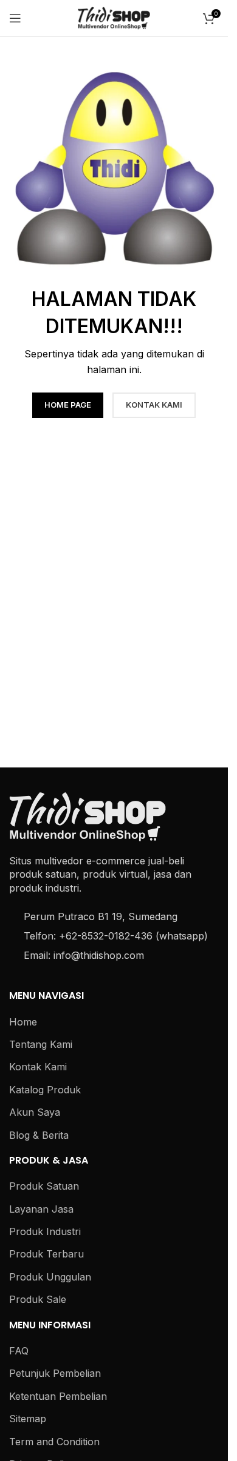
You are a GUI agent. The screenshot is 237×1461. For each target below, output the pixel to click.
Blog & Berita (39, 1135)
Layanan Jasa (41, 1209)
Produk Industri (45, 1231)
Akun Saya (34, 1112)
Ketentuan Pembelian (58, 1396)
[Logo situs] (114, 17)
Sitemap (27, 1419)
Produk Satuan (44, 1186)
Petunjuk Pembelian (55, 1373)
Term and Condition (54, 1442)
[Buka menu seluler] (15, 18)
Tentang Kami (40, 1044)
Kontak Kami (38, 1067)
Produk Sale (37, 1299)
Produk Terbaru (46, 1254)
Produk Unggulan (50, 1277)
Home (23, 1022)
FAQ (19, 1351)
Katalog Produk (45, 1090)
